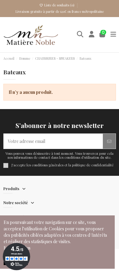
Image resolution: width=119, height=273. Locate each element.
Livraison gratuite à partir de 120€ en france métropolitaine (60, 11)
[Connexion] (91, 35)
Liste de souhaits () (59, 5)
